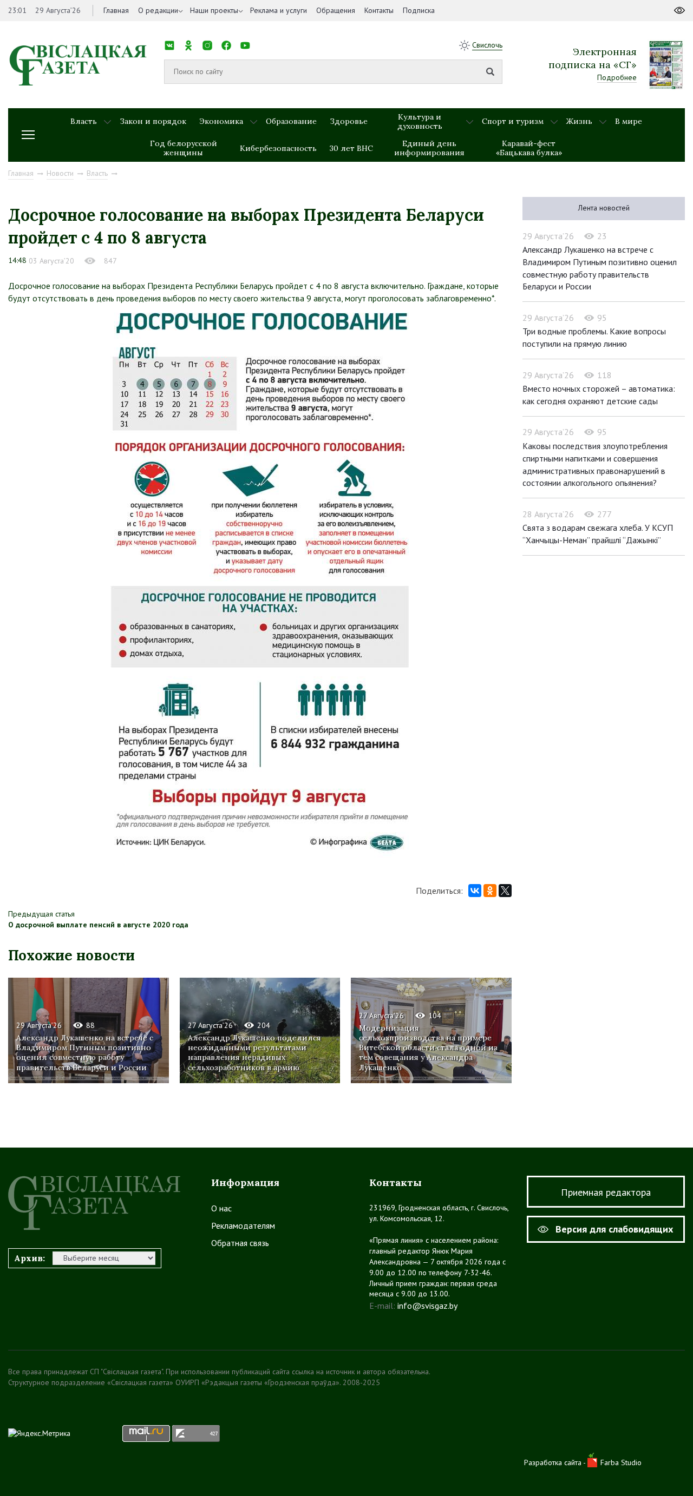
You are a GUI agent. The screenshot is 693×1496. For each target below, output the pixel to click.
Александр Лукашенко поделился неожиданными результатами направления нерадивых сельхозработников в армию (254, 1052)
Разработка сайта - (555, 1462)
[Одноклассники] (489, 890)
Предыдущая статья (41, 914)
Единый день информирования (429, 148)
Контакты (379, 10)
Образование (291, 121)
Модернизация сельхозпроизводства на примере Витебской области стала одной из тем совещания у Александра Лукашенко (428, 1047)
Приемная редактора (606, 1192)
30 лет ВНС (351, 148)
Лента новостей (604, 208)
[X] (505, 890)
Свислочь (487, 45)
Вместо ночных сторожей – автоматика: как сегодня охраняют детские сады (598, 394)
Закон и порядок (153, 121)
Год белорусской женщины (183, 148)
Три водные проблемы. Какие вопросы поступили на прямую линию (594, 337)
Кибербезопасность (278, 148)
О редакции (158, 10)
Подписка (419, 10)
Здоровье (349, 121)
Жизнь (579, 121)
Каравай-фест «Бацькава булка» (529, 148)
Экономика (221, 121)
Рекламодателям (243, 1225)
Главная (116, 10)
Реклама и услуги (278, 10)
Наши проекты (214, 10)
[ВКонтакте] (474, 890)
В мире (628, 121)
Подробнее (617, 77)
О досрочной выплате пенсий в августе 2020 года (98, 925)
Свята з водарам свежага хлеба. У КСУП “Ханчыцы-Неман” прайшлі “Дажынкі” (597, 533)
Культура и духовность (419, 121)
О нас (221, 1208)
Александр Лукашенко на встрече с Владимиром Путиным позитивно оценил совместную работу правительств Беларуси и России (84, 1052)
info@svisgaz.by (427, 1305)
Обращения (335, 10)
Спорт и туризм (513, 121)
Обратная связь (240, 1242)
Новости (60, 173)
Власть (83, 121)
